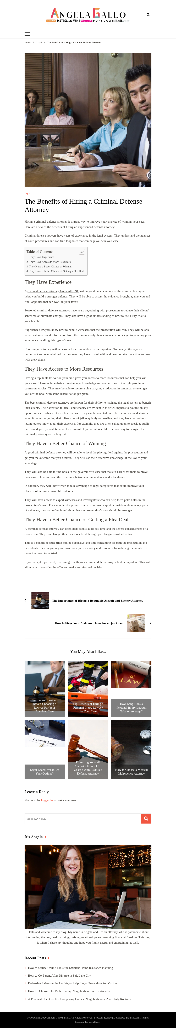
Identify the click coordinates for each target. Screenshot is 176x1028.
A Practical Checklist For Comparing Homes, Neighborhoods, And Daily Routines (79, 999)
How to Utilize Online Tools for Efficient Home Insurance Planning (70, 968)
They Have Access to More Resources (50, 261)
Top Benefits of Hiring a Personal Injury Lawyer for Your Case (88, 707)
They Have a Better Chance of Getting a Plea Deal (56, 271)
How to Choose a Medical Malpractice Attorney (131, 771)
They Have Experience (41, 257)
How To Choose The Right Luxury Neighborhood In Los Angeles (69, 991)
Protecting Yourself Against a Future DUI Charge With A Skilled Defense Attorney (88, 768)
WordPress (94, 1022)
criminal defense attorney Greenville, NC (53, 291)
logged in (47, 800)
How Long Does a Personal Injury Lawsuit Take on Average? (131, 707)
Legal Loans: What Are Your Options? (44, 771)
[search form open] (148, 15)
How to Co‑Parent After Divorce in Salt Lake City (59, 975)
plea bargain (93, 388)
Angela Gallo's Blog (58, 1017)
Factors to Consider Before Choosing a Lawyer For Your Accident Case (44, 705)
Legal (27, 193)
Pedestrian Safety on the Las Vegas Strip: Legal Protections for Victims (72, 983)
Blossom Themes (139, 1017)
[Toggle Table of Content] (80, 252)
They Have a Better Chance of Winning (50, 266)
